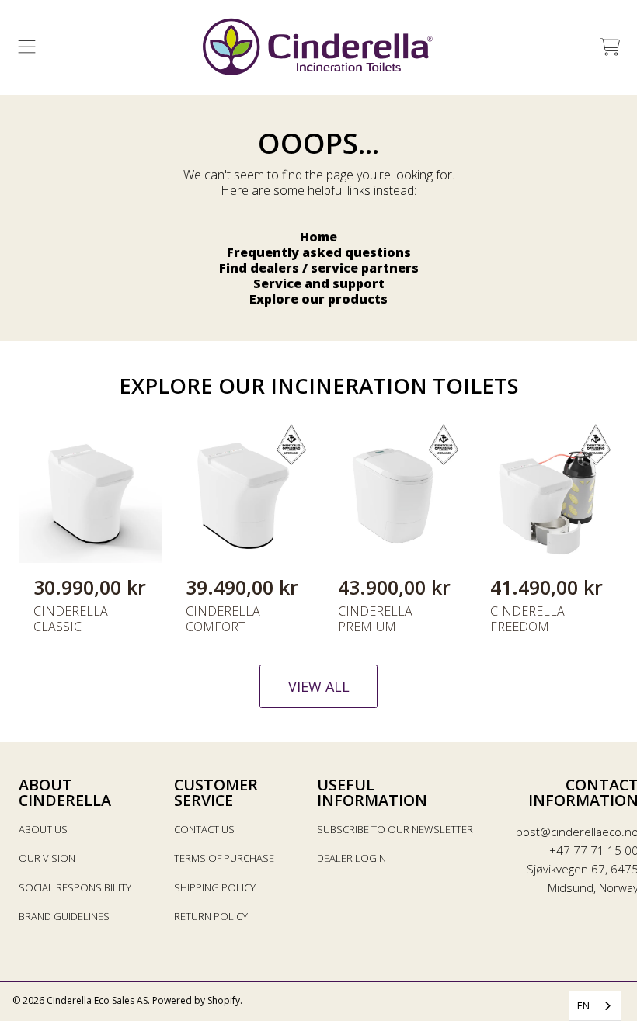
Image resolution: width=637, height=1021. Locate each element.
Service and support (319, 283)
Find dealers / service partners (319, 267)
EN (583, 1005)
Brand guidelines (64, 916)
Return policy (211, 916)
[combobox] (595, 1006)
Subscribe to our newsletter (395, 829)
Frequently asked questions (319, 252)
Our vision (47, 858)
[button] (27, 47)
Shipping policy (215, 887)
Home (318, 236)
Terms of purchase (224, 858)
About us (43, 829)
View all (319, 686)
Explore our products (318, 298)
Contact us (204, 829)
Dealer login (351, 858)
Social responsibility (75, 887)
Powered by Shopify (196, 1000)
